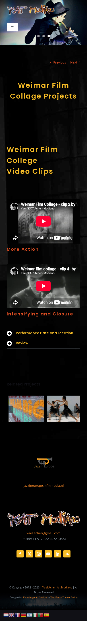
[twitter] (29, 553)
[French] (18, 614)
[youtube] (48, 553)
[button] (43, 333)
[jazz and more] (43, 453)
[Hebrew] (29, 614)
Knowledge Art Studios (35, 597)
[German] (24, 614)
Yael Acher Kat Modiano (57, 587)
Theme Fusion (69, 597)
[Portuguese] (41, 614)
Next (73, 62)
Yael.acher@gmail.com (43, 533)
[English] (12, 614)
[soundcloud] (66, 553)
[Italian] (35, 614)
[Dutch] (6, 614)
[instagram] (38, 553)
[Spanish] (47, 614)
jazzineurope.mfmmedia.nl (43, 485)
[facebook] (20, 553)
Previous (59, 62)
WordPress (56, 597)
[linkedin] (57, 553)
